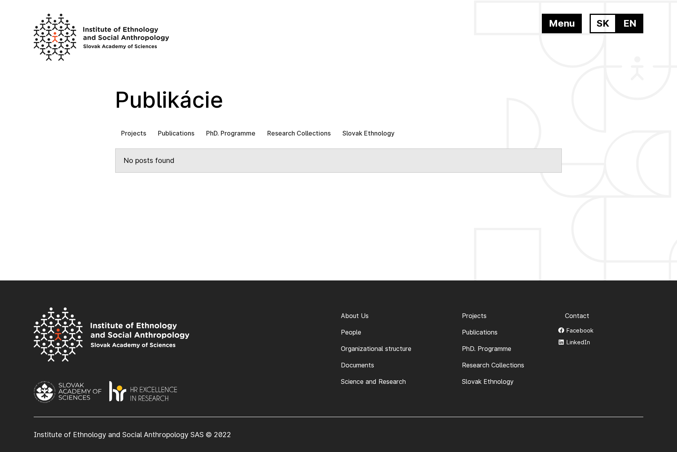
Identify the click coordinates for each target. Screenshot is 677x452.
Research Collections (299, 133)
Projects (133, 133)
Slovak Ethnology (368, 133)
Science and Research (373, 381)
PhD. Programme (230, 133)
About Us (355, 316)
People (351, 332)
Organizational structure (376, 349)
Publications (176, 133)
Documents (357, 365)
